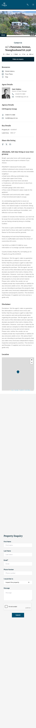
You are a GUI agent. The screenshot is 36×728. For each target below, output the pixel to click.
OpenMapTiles (22, 390)
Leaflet (12, 390)
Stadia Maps (16, 390)
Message (7, 588)
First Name (7, 542)
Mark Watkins (16, 89)
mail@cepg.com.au (11, 118)
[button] (18, 23)
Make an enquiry (18, 59)
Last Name (7, 551)
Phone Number (9, 570)
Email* (6, 560)
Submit (18, 615)
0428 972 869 (20, 94)
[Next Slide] (34, 23)
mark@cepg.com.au (21, 97)
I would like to (8, 579)
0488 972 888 (10, 115)
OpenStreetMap (27, 390)
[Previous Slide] (2, 23)
